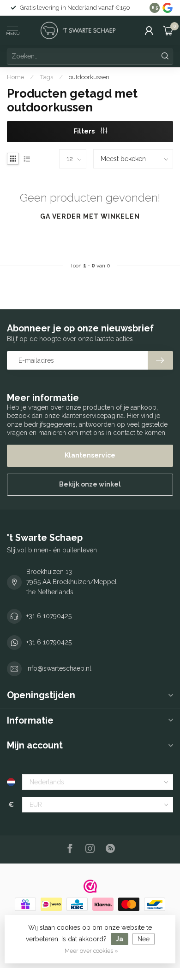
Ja (119, 939)
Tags (46, 77)
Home (15, 77)
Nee (144, 939)
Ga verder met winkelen (90, 216)
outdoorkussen (89, 77)
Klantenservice (90, 455)
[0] (168, 30)
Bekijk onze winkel (90, 484)
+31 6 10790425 (49, 616)
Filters (84, 131)
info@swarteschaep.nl (58, 668)
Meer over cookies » (91, 950)
